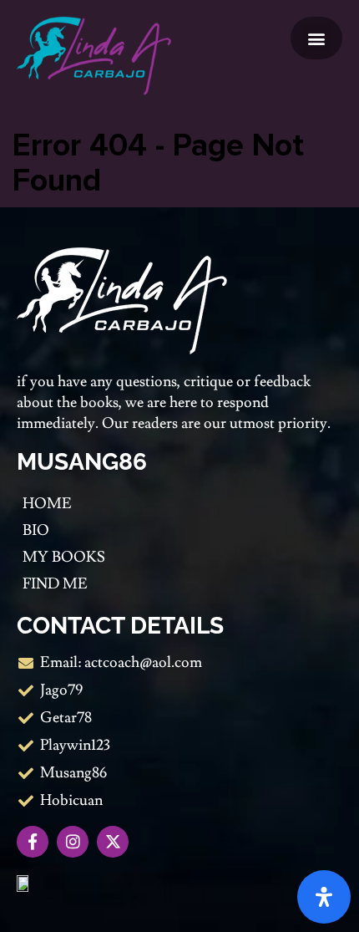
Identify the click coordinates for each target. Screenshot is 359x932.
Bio (36, 530)
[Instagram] (72, 842)
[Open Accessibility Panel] (324, 897)
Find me (55, 583)
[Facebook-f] (32, 842)
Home (47, 503)
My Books (64, 557)
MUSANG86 (82, 462)
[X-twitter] (113, 842)
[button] (317, 38)
